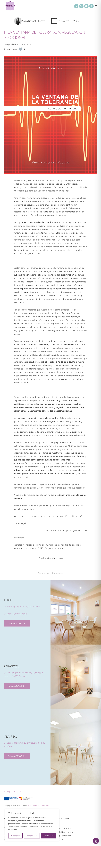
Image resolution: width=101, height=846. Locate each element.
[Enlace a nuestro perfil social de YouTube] (86, 6)
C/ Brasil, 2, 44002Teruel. (16, 613)
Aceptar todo (48, 836)
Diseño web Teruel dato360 (38, 805)
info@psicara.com (12, 791)
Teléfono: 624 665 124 (16, 623)
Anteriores (43, 573)
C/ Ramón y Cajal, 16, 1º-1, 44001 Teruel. (22, 606)
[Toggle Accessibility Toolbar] (96, 841)
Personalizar (15, 836)
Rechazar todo (31, 836)
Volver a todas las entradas (52, 558)
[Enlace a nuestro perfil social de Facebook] (91, 6)
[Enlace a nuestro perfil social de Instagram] (76, 6)
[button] (96, 6)
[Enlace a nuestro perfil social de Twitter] (81, 6)
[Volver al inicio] (10, 6)
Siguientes (57, 573)
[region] (32, 825)
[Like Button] (21, 49)
